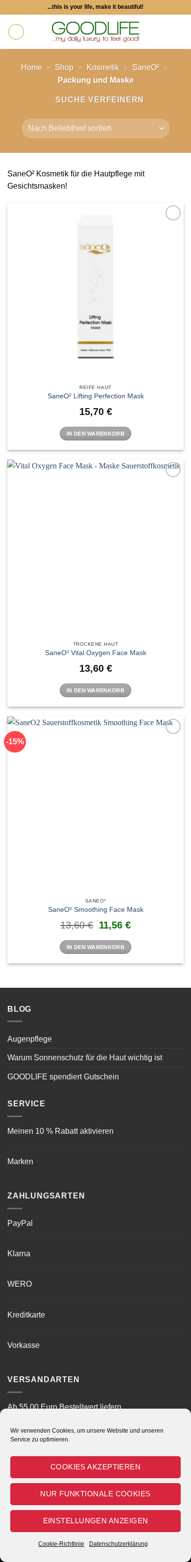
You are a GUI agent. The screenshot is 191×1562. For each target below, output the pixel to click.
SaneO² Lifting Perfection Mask (96, 396)
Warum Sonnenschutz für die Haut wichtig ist (84, 1057)
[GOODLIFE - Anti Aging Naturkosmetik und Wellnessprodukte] (95, 32)
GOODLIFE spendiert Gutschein (63, 1077)
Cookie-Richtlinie (61, 1543)
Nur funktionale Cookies (95, 1493)
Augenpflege (29, 1039)
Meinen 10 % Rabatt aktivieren (60, 1131)
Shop (64, 67)
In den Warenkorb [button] (95, 434)
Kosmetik (103, 67)
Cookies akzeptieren (95, 1467)
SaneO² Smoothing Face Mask (95, 909)
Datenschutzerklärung (118, 1543)
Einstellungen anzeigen (95, 1520)
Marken (20, 1161)
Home (31, 67)
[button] (16, 32)
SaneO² (145, 67)
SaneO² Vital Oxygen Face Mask (95, 653)
